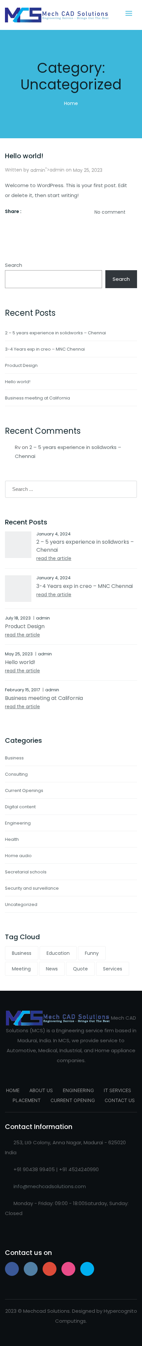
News (52, 968)
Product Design (21, 365)
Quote (80, 968)
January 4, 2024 (53, 534)
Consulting (16, 774)
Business (14, 758)
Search (13, 265)
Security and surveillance (32, 888)
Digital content (20, 807)
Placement (27, 1100)
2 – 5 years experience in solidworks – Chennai (55, 333)
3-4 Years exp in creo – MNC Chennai (45, 349)
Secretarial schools (26, 872)
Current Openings (24, 790)
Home (71, 103)
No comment (109, 212)
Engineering (18, 823)
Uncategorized (21, 904)
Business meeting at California (37, 398)
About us (41, 1090)
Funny (92, 953)
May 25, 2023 (87, 170)
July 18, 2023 (18, 618)
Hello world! (24, 156)
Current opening (73, 1100)
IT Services (117, 1090)
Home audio (18, 855)
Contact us (120, 1100)
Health (12, 839)
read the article (53, 558)
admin (37, 170)
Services (112, 968)
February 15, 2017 (22, 690)
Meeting (21, 968)
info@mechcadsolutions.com (50, 1186)
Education (58, 953)
